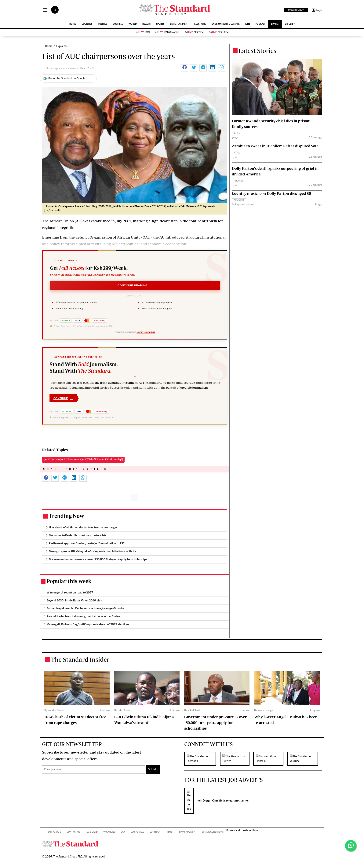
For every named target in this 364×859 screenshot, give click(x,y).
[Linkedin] (270, 759)
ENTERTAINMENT (179, 24)
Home (48, 46)
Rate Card (92, 832)
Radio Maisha (169, 32)
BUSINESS (118, 24)
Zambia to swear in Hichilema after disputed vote (275, 146)
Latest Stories (257, 50)
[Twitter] (236, 759)
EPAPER (275, 24)
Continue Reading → (135, 285)
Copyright (156, 832)
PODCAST (260, 24)
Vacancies (109, 832)
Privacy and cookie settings (242, 830)
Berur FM (220, 32)
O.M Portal (137, 832)
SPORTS (160, 24)
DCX (123, 832)
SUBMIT (153, 769)
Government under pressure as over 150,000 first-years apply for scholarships (215, 722)
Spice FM (195, 32)
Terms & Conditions (212, 832)
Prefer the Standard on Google (66, 78)
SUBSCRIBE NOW (296, 10)
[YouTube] (304, 759)
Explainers (62, 46)
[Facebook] (202, 759)
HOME (72, 24)
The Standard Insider (80, 659)
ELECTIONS (200, 24)
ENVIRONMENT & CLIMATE (226, 24)
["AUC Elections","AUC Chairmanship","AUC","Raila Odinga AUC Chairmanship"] (83, 459)
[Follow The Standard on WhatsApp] (350, 845)
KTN (247, 24)
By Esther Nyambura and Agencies (62, 68)
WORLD (133, 24)
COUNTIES (87, 24)
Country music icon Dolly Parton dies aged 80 (271, 193)
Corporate (54, 832)
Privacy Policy (186, 832)
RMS (169, 832)
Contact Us (73, 832)
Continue (63, 398)
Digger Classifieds (213, 800)
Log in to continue (145, 331)
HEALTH (146, 24)
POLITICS (102, 24)
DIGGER (289, 24)
